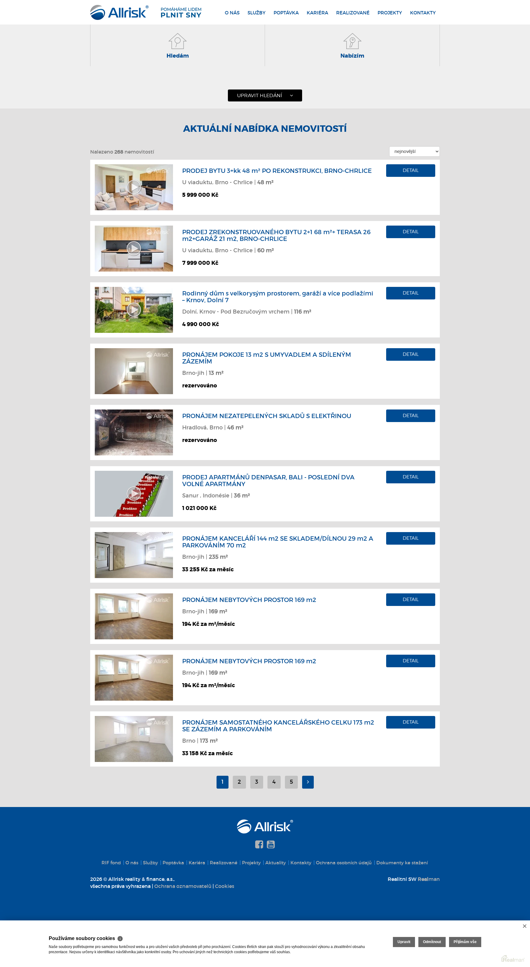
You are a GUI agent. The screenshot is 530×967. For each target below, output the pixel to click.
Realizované (353, 13)
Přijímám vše (465, 942)
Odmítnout (432, 942)
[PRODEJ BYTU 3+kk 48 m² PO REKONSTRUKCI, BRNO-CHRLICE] (134, 187)
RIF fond (111, 863)
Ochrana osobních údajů (344, 863)
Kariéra (317, 13)
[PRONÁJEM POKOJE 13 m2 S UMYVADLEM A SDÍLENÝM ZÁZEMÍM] (134, 370)
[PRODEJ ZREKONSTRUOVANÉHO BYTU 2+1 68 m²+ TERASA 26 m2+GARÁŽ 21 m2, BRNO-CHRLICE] (134, 248)
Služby (257, 13)
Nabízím (352, 55)
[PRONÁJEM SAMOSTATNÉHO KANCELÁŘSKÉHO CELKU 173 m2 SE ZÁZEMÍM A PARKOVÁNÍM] (134, 738)
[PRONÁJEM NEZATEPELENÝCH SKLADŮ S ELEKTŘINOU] (134, 432)
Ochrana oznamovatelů (182, 886)
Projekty (390, 13)
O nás (232, 13)
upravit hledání (259, 95)
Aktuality (275, 863)
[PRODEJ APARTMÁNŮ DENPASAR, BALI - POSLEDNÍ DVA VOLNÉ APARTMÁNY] (134, 493)
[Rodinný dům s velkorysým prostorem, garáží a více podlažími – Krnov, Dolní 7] (134, 309)
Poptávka (286, 13)
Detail (411, 170)
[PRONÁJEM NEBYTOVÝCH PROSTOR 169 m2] (134, 616)
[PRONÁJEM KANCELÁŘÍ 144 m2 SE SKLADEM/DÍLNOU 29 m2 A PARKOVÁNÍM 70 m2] (134, 554)
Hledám (178, 55)
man (429, 879)
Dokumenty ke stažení (402, 863)
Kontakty (423, 13)
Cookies (224, 886)
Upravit (404, 942)
